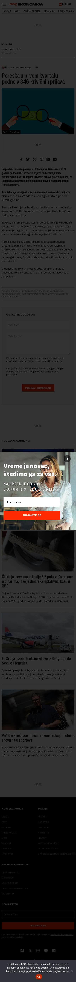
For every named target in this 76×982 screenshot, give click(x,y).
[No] (71, 971)
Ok (38, 976)
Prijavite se (31, 515)
